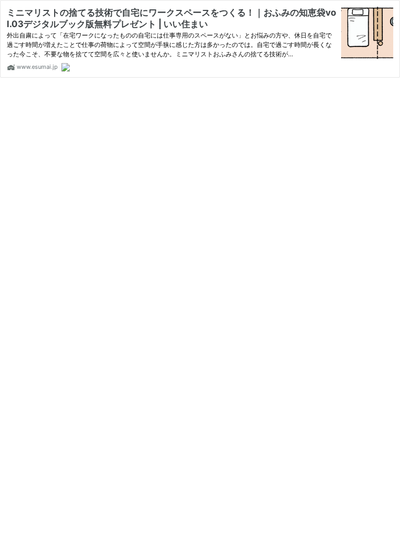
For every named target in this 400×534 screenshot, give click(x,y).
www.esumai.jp (36, 66)
